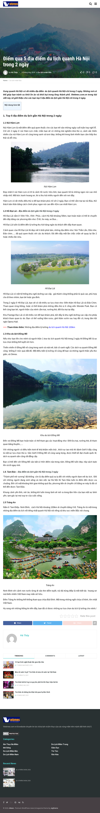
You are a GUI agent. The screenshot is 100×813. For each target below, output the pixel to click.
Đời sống (7, 748)
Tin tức (54, 751)
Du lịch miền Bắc (45, 72)
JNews (11, 808)
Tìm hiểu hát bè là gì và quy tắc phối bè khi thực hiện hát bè (36, 682)
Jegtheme (54, 808)
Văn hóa (54, 754)
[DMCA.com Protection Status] (11, 733)
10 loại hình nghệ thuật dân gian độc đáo (29, 662)
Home (5, 80)
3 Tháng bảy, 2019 (28, 72)
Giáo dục (55, 748)
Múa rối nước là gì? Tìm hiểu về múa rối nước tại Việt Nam (35, 672)
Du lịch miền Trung (59, 744)
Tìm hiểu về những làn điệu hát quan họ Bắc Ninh (32, 692)
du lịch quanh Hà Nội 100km (62, 327)
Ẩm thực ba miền (10, 744)
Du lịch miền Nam (11, 754)
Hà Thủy (14, 72)
